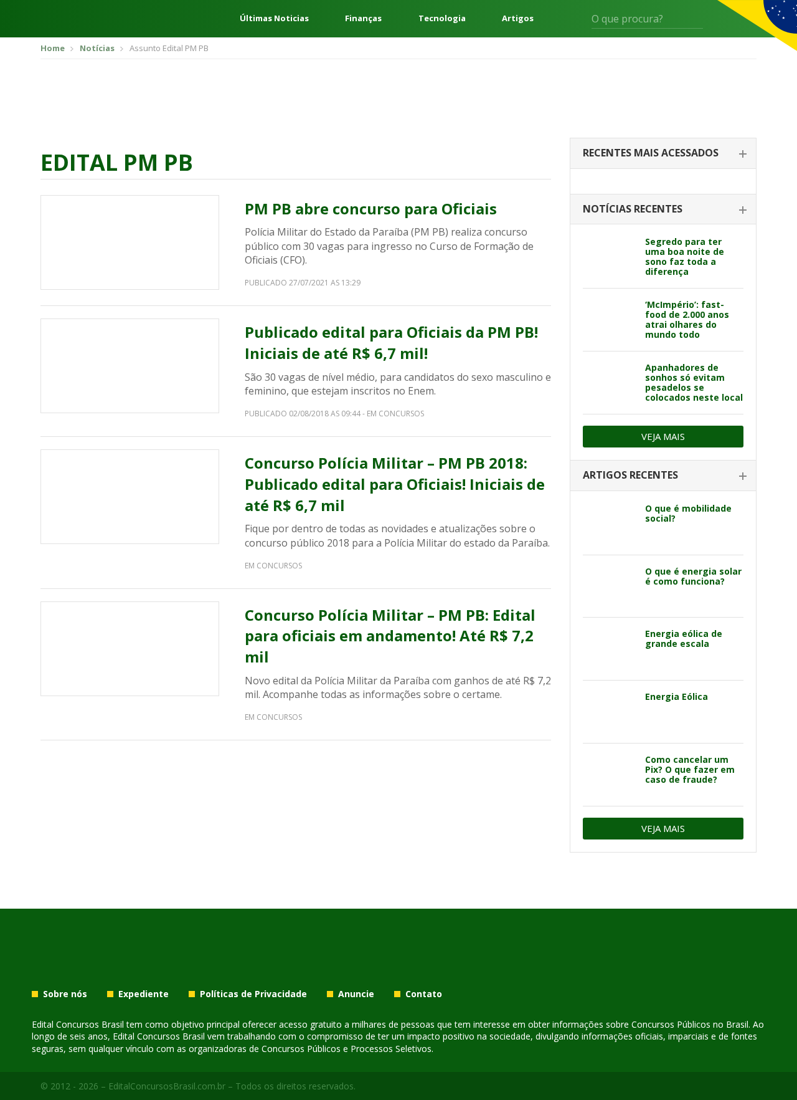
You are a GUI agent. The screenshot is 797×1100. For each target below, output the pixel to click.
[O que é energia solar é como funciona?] (609, 586)
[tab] (663, 153)
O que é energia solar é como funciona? (693, 576)
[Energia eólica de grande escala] (609, 649)
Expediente (143, 994)
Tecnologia (442, 18)
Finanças (363, 18)
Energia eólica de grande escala (683, 638)
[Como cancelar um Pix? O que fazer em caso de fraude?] (609, 775)
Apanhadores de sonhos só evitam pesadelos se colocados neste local (694, 382)
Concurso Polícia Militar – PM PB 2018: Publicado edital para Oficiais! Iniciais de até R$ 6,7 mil (395, 483)
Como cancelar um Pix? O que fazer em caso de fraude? (690, 769)
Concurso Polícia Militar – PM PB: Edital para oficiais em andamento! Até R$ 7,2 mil (390, 636)
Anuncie (356, 994)
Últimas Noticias (274, 18)
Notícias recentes (632, 209)
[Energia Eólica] (609, 712)
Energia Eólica (676, 696)
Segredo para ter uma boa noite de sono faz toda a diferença (684, 256)
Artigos (518, 18)
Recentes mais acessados (651, 153)
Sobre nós (65, 994)
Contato (423, 994)
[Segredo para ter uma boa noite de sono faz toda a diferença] (609, 257)
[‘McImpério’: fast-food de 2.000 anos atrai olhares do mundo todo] (609, 320)
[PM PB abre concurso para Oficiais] (129, 242)
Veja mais (663, 436)
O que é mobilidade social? (688, 513)
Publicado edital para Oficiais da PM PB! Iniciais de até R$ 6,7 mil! (391, 342)
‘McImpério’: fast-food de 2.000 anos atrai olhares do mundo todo (687, 319)
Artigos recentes (630, 475)
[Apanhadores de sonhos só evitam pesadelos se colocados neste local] (609, 383)
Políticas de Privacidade (253, 994)
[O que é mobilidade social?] (609, 523)
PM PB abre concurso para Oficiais (371, 208)
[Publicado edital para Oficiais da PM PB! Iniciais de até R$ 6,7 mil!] (129, 365)
